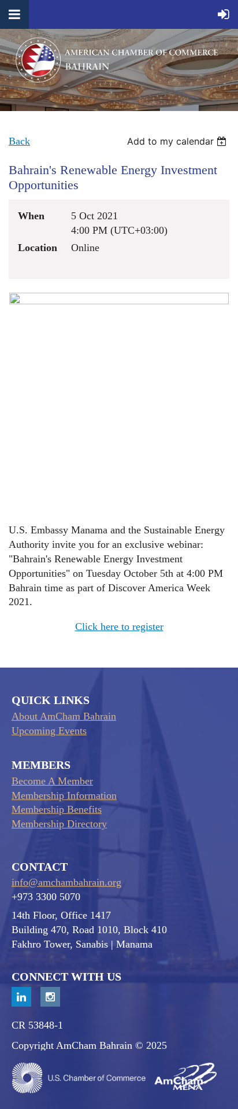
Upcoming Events (49, 730)
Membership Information (64, 795)
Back (19, 141)
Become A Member (52, 781)
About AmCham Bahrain (64, 716)
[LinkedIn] (21, 997)
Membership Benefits (57, 809)
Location (37, 247)
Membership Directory (59, 824)
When (31, 216)
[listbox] (178, 141)
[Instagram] (50, 997)
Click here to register (119, 626)
